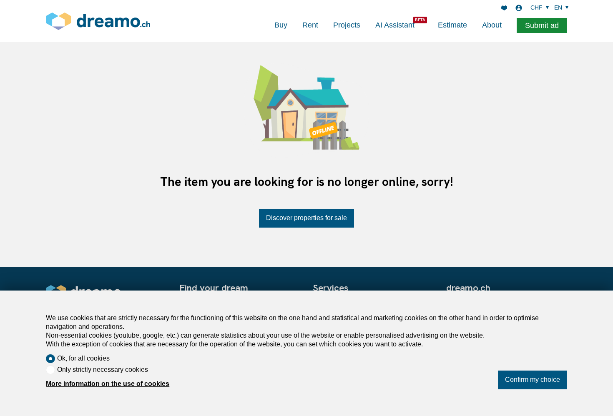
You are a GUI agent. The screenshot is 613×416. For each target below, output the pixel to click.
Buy (280, 25)
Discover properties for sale (306, 217)
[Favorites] (504, 8)
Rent (310, 25)
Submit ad (542, 25)
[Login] (519, 8)
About (492, 25)
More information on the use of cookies (107, 383)
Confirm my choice (532, 379)
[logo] (98, 21)
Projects (346, 25)
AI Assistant (395, 25)
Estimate (452, 25)
